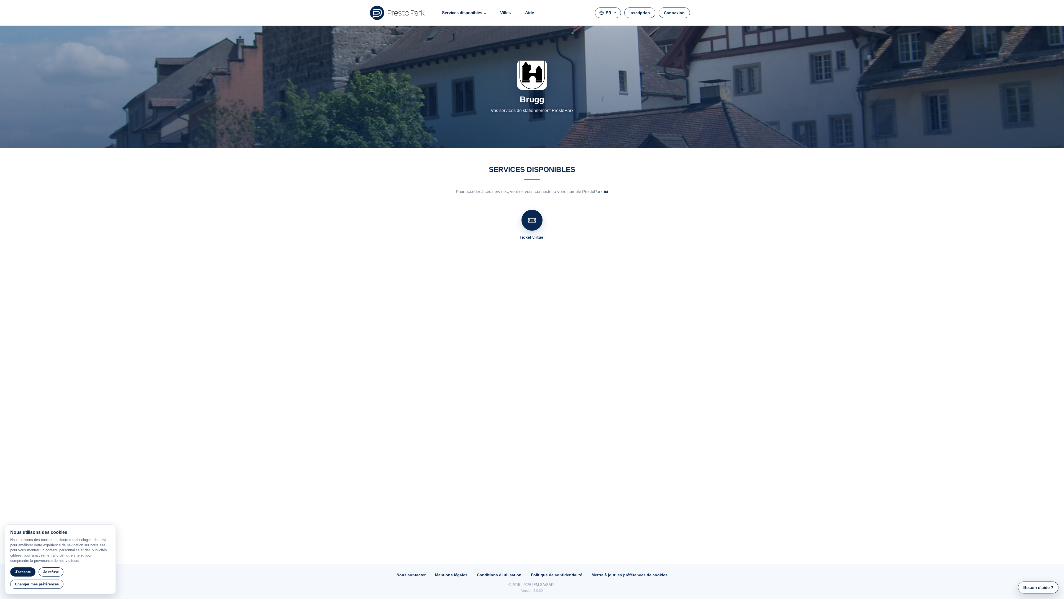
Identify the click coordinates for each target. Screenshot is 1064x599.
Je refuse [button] (51, 572)
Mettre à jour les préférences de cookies (629, 575)
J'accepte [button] (23, 572)
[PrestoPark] (397, 13)
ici (606, 191)
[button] (1038, 587)
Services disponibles (462, 12)
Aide (529, 12)
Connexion (674, 13)
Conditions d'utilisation (499, 575)
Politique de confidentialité (556, 575)
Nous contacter (411, 575)
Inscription (640, 13)
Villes (505, 12)
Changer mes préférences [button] (37, 584)
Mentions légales (451, 575)
